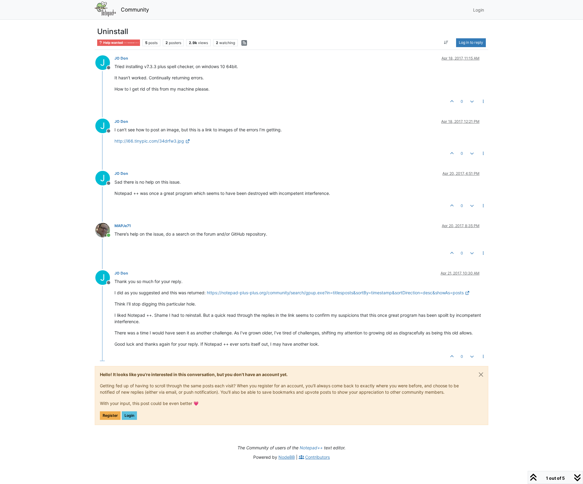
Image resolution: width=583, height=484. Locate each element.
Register (110, 415)
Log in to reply (471, 42)
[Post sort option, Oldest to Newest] (446, 42)
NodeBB (286, 457)
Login (129, 415)
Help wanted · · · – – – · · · (120, 43)
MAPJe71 (122, 225)
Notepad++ (311, 447)
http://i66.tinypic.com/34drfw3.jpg (149, 140)
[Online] (104, 229)
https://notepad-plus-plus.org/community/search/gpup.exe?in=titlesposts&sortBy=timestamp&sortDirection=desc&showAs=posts (335, 292)
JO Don (121, 58)
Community (135, 9)
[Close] (481, 374)
